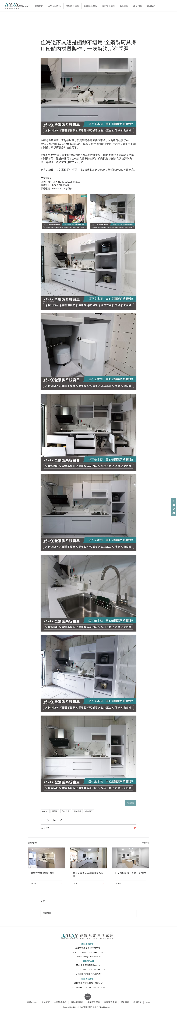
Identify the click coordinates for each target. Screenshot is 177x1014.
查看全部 (145, 843)
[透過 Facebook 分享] (42, 820)
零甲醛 (55, 811)
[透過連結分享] (61, 820)
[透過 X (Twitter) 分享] (48, 820)
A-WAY (45, 811)
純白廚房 (89, 811)
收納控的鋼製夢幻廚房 (42, 873)
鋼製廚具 (77, 811)
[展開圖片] (64, 211)
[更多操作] (134, 35)
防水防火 (65, 811)
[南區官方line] (173, 505)
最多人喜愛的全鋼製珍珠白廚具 (88, 875)
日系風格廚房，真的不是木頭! (130, 873)
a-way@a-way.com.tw (91, 957)
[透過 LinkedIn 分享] (54, 820)
